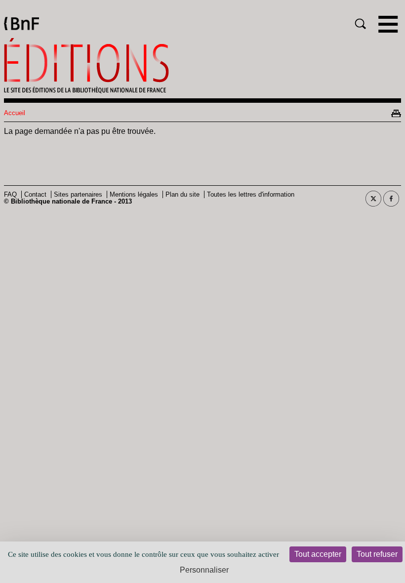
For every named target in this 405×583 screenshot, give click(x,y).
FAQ (10, 194)
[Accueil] (202, 65)
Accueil (14, 113)
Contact (35, 194)
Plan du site (182, 194)
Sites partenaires (78, 194)
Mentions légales (134, 194)
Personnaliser (204, 570)
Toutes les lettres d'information (250, 194)
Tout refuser (377, 554)
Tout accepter (317, 554)
